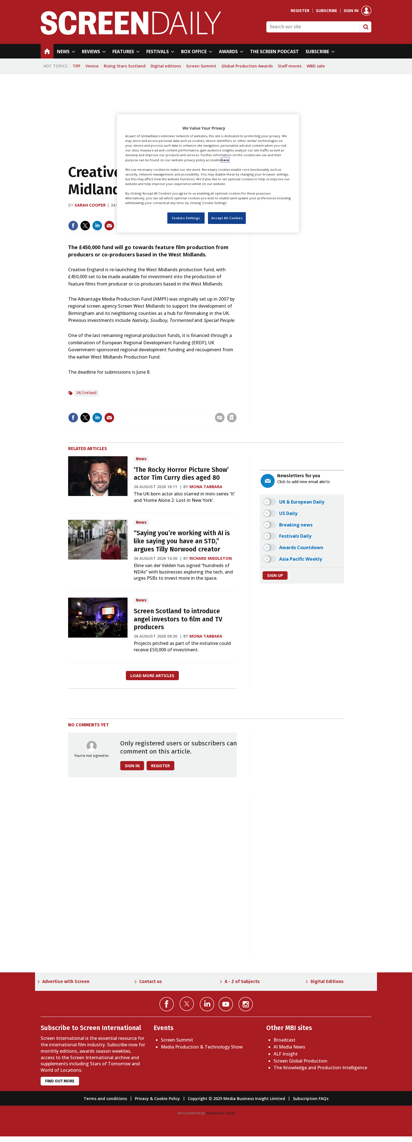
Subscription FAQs (310, 1098)
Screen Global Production (300, 1061)
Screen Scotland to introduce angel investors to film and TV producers (178, 619)
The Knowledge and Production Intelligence (320, 1067)
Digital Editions (327, 981)
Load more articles (152, 675)
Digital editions (166, 66)
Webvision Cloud (220, 1112)
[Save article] (232, 418)
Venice (92, 66)
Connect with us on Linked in (207, 1004)
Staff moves (290, 66)
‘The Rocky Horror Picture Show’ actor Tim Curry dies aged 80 (181, 474)
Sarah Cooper (90, 205)
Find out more (60, 1081)
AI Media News (289, 1047)
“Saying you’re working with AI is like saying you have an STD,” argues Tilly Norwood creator (182, 541)
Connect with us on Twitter (186, 1003)
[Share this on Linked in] (97, 226)
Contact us (150, 981)
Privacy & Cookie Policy (157, 1098)
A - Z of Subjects (242, 981)
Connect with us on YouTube (226, 1004)
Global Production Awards (247, 66)
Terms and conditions (105, 1098)
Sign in (351, 10)
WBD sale (316, 66)
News (141, 459)
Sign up (275, 575)
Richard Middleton (210, 558)
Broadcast (284, 1040)
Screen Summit (201, 66)
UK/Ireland (86, 392)
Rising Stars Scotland (124, 66)
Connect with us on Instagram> (246, 1004)
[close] (236, 406)
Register (300, 10)
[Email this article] (109, 226)
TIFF (76, 66)
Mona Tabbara (205, 486)
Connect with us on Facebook (166, 1004)
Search (365, 26)
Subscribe (326, 10)
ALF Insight (286, 1054)
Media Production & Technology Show (202, 1047)
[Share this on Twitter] (85, 226)
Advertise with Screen (65, 981)
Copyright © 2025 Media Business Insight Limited (236, 1098)
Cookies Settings (186, 218)
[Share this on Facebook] (73, 226)
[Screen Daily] (131, 33)
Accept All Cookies (226, 218)
